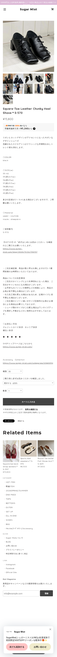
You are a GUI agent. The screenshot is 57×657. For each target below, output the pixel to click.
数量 (5, 391)
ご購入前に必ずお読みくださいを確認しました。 (24, 378)
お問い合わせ (11, 546)
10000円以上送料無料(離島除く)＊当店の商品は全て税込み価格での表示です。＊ (29, 4)
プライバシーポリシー (15, 550)
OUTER (9, 507)
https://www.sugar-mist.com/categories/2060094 (28, 363)
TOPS (8, 499)
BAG (8, 524)
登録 (46, 593)
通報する (21, 421)
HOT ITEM (10, 482)
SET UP (9, 511)
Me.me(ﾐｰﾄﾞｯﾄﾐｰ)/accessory (19, 528)
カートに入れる (28, 401)
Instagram (11, 564)
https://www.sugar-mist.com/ (17, 347)
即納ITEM (10, 486)
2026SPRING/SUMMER (17, 490)
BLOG (8, 542)
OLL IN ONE (11, 516)
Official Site (11, 572)
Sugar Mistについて (14, 538)
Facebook (10, 568)
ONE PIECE (11, 495)
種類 (5, 371)
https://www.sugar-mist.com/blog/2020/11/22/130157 (20, 250)
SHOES (9, 520)
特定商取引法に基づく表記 (17, 554)
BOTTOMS (10, 503)
